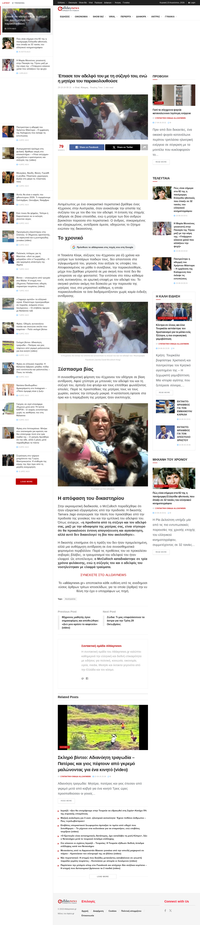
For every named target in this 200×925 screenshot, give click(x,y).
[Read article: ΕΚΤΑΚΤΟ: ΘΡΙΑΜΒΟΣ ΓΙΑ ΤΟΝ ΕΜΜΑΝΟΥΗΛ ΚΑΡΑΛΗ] (165, 406)
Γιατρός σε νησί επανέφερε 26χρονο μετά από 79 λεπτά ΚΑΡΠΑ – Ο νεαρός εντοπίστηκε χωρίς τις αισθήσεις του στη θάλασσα (32, 410)
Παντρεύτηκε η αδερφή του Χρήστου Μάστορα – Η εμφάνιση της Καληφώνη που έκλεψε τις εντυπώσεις (184, 269)
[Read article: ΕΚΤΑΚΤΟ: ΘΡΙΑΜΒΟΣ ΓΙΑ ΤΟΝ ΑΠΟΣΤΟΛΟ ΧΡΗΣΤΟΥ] (165, 432)
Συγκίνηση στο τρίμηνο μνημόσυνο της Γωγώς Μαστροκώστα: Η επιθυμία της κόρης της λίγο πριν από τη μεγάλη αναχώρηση (31, 461)
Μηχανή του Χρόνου (166, 486)
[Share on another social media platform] (144, 147)
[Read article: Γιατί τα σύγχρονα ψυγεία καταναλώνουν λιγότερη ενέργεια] (174, 95)
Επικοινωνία (88, 915)
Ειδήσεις (61, 3)
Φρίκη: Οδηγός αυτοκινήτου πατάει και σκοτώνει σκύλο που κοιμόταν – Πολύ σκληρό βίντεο (31, 326)
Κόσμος (84, 87)
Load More (26, 482)
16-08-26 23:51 (184, 419)
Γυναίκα (126, 3)
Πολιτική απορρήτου (131, 911)
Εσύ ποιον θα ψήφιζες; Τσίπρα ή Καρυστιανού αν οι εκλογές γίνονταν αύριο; (32, 216)
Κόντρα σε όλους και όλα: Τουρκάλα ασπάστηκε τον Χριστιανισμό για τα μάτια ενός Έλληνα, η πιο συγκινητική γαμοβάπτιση (173, 332)
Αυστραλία (70, 599)
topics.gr (70, 913)
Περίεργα (98, 3)
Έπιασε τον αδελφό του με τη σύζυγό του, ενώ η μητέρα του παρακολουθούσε (26, 20)
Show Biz (83, 3)
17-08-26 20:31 (160, 123)
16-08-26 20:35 (184, 445)
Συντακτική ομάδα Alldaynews (101, 645)
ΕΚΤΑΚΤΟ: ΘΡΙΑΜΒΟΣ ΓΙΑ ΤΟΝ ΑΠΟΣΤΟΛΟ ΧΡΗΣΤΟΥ (183, 434)
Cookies (112, 911)
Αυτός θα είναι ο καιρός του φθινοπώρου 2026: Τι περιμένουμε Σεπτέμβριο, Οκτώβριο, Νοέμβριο (33, 197)
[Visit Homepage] (68, 8)
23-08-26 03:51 (160, 513)
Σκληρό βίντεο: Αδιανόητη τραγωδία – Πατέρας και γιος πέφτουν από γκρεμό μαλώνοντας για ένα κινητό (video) (96, 763)
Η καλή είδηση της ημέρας (172, 318)
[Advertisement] (26, 99)
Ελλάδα (159, 103)
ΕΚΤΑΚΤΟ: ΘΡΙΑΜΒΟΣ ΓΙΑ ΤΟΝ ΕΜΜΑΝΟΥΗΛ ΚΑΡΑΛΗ (185, 408)
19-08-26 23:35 (163, 348)
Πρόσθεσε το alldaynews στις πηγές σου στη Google (105, 247)
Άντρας (118, 3)
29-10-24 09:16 (64, 87)
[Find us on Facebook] (165, 911)
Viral (91, 3)
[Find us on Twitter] (170, 911)
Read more (68, 801)
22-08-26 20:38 (100, 776)
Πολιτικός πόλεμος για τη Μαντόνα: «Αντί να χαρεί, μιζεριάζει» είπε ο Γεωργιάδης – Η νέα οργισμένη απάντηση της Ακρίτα (32, 259)
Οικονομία (72, 3)
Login (192, 3)
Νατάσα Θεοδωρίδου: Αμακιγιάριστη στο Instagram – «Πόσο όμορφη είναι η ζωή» (31, 388)
